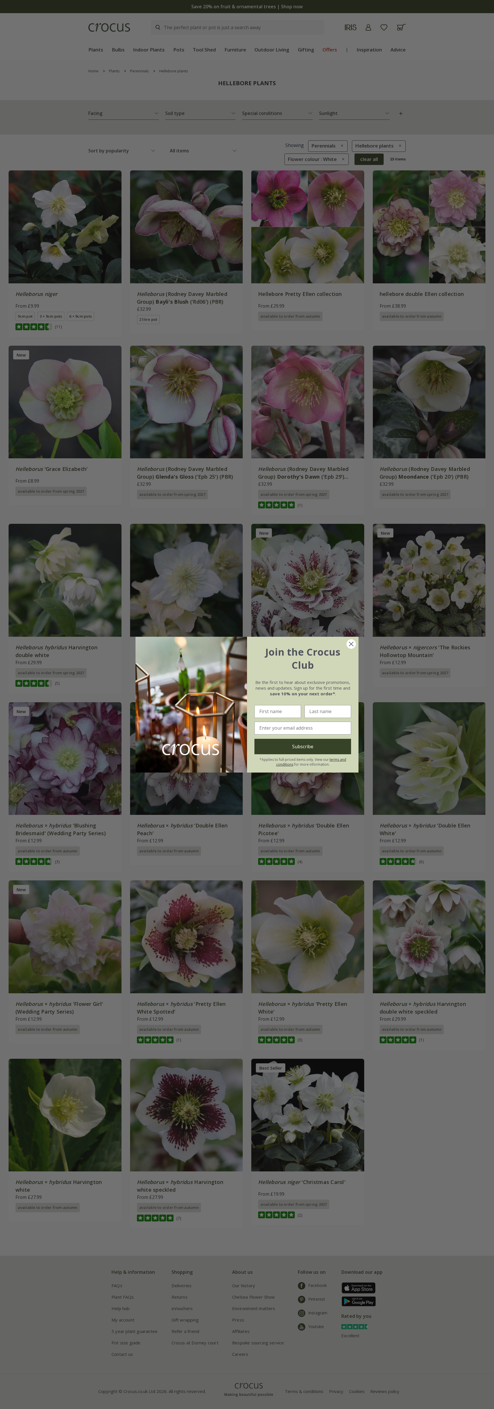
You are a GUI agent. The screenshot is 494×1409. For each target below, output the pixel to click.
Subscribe (302, 746)
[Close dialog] (351, 644)
